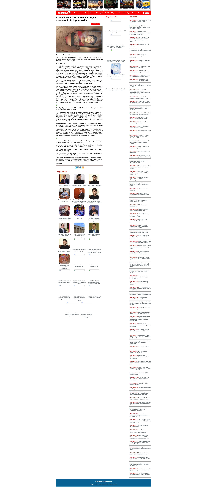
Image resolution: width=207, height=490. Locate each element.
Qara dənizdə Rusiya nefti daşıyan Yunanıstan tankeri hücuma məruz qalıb (140, 363)
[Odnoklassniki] (83, 167)
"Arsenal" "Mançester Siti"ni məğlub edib (139, 426)
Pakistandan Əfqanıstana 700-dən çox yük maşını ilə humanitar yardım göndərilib (140, 443)
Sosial (107, 13)
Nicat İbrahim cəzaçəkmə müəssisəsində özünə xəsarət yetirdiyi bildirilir (140, 167)
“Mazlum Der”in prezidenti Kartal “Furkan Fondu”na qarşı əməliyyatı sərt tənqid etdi (140, 33)
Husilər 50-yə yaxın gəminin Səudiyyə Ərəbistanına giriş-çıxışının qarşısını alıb (139, 221)
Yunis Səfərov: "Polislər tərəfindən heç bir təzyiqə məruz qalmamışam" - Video (64, 298)
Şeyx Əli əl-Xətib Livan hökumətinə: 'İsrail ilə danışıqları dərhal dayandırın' (140, 474)
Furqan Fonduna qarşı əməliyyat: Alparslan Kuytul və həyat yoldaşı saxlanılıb (139, 277)
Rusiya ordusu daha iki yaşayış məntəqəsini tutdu (139, 127)
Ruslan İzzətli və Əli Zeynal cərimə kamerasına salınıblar (139, 231)
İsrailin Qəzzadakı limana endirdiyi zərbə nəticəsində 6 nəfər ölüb (140, 242)
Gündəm (84, 13)
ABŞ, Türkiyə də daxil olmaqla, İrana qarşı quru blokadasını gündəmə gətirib (139, 331)
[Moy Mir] (80, 167)
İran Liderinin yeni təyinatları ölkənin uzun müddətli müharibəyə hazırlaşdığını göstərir (138, 431)
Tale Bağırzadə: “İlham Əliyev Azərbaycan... (142, 9)
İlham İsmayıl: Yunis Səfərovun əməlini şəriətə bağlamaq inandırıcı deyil (94, 282)
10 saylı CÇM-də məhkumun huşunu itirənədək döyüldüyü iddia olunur (140, 325)
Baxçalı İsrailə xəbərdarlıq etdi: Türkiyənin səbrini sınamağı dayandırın (140, 21)
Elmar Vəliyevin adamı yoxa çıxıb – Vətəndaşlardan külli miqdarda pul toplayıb (64, 218)
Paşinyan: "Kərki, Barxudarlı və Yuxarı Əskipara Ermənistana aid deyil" (140, 85)
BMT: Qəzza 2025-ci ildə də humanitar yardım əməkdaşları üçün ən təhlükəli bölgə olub (140, 288)
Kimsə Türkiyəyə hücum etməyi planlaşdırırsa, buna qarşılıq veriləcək (140, 271)
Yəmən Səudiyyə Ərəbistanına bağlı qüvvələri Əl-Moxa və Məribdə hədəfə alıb (140, 415)
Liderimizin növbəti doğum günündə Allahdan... (95, 9)
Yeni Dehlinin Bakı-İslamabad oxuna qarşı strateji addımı (139, 71)
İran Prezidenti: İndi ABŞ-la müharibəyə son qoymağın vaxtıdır (140, 76)
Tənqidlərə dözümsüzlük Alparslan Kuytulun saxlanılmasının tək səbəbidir (140, 62)
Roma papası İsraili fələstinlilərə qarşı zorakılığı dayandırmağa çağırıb (140, 448)
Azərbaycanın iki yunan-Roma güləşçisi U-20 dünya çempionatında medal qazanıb (140, 336)
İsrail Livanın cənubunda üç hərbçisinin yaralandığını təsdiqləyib (140, 469)
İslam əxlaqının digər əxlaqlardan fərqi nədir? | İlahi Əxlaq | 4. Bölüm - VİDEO (115, 75)
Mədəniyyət (126, 13)
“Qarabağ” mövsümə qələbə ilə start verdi (139, 384)
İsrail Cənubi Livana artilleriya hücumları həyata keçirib (139, 118)
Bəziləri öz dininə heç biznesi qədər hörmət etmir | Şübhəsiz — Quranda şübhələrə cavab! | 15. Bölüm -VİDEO (115, 46)
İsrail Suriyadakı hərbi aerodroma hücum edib (139, 347)
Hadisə (119, 13)
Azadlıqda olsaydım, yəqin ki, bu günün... (111, 9)
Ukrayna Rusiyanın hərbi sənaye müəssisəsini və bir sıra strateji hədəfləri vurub (140, 464)
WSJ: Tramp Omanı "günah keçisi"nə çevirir (138, 352)
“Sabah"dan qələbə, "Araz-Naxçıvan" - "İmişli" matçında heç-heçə (140, 458)
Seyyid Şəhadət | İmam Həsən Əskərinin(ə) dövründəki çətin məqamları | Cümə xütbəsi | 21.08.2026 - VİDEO (140, 39)
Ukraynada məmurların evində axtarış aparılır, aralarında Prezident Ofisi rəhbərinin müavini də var (140, 253)
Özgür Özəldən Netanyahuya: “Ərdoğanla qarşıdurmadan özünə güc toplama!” (140, 27)
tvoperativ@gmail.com (105, 481)
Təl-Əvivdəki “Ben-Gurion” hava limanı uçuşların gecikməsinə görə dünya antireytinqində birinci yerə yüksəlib (140, 91)
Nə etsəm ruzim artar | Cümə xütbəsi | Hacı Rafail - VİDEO (139, 453)
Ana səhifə (77, 13)
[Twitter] (76, 167)
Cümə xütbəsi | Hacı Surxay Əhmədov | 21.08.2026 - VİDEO (139, 80)
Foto (139, 13)
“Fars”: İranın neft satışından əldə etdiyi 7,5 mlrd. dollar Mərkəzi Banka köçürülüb (139, 226)
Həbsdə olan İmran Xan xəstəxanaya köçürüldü (140, 147)
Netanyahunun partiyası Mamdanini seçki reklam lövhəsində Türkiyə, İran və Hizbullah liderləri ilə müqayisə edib (140, 318)
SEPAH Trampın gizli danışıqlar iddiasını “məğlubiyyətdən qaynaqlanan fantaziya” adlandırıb (139, 393)
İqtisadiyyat (99, 13)
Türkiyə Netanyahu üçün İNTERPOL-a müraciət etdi (140, 67)
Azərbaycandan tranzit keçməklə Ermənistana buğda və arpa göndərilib (139, 108)
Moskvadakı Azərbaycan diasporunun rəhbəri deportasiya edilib (140, 398)
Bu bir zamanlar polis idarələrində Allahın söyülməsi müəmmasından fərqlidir (139, 409)
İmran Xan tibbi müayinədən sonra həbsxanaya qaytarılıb (140, 97)
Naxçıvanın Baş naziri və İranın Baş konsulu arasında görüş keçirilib (140, 142)
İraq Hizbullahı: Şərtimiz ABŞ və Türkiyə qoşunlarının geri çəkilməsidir (140, 342)
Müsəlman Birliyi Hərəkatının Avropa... (127, 9)
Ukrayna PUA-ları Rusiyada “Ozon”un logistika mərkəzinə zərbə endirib (140, 56)
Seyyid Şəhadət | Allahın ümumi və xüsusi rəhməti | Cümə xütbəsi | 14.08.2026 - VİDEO (140, 421)
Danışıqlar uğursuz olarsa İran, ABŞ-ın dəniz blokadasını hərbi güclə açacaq (140, 247)
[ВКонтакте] (78, 167)
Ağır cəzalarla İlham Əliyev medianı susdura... (79, 9)
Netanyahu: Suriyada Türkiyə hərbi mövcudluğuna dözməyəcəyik (139, 179)
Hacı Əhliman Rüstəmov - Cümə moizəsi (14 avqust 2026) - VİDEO (116, 31)
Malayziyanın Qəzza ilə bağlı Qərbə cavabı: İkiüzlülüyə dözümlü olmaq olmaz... (140, 258)
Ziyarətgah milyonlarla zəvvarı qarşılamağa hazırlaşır (139, 210)
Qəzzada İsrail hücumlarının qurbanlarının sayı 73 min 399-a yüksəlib (140, 357)
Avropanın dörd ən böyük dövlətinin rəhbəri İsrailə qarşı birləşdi (140, 113)
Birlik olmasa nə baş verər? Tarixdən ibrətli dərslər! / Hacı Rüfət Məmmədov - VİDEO (140, 368)
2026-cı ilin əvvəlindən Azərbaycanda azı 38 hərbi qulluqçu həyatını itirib (139, 379)
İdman (134, 13)
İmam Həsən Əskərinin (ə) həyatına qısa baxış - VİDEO (140, 131)
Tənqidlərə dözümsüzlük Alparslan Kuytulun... (64, 9)
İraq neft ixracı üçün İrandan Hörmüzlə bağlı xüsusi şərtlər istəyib (139, 184)
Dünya (113, 13)
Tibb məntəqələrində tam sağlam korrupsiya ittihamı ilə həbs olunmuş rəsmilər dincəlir (140, 200)
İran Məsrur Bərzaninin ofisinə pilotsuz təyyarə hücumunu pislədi (140, 293)
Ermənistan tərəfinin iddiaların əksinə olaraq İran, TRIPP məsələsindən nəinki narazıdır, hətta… (139, 437)
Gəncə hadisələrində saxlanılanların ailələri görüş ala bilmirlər (64, 267)
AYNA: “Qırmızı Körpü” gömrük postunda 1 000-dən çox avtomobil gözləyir (140, 303)
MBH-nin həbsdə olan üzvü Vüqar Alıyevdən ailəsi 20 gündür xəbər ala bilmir (116, 89)
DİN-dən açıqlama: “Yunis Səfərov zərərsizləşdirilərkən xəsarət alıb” (72, 314)
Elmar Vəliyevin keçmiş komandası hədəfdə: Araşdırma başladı (79, 236)
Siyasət (92, 13)
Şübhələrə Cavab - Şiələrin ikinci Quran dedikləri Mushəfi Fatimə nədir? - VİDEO (116, 61)
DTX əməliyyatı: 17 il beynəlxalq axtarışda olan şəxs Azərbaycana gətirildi (139, 161)
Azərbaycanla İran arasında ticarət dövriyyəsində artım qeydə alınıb (140, 50)
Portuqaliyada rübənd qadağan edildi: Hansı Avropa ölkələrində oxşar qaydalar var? (140, 103)
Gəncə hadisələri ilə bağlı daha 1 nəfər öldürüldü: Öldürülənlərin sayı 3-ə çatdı (94, 251)
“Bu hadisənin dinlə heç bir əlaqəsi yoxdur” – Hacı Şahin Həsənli (79, 282)
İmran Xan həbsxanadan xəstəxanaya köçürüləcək (140, 308)
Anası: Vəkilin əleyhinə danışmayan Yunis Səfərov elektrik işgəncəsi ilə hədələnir (94, 201)
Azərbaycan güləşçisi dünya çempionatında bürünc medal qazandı (139, 283)
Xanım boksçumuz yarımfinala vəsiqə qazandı (138, 298)
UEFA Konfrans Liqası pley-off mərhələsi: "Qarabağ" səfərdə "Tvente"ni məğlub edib (139, 136)
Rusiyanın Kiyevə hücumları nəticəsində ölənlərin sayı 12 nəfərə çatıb (139, 195)
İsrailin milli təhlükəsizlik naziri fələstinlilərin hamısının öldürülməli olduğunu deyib (140, 403)
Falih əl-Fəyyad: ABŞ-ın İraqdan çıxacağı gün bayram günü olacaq (140, 156)
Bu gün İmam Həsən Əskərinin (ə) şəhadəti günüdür (139, 122)
